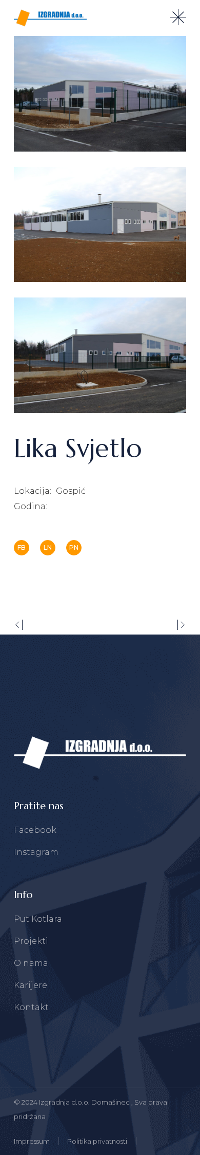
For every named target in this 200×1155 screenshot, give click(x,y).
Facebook (35, 830)
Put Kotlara (38, 919)
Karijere (30, 985)
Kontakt (31, 1007)
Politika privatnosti (97, 1141)
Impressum (32, 1141)
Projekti (31, 941)
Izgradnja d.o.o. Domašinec (85, 1102)
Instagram (36, 852)
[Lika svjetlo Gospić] (100, 94)
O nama (31, 963)
